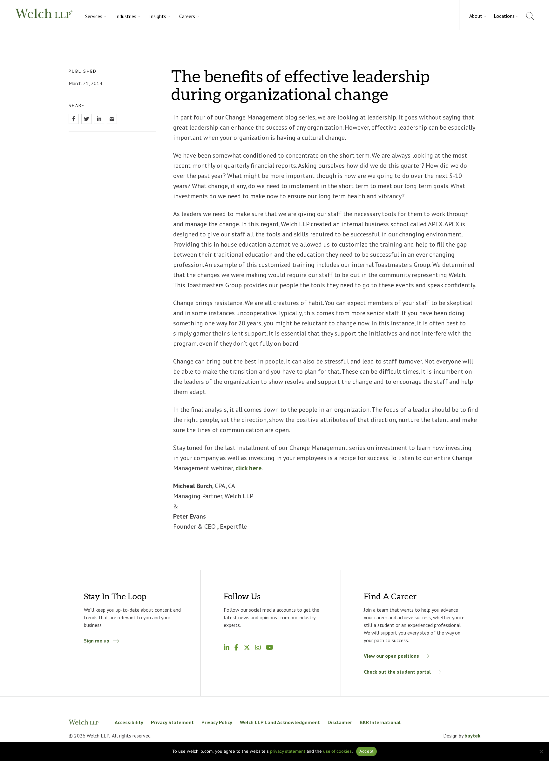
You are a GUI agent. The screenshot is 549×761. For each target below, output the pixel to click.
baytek (472, 735)
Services (93, 16)
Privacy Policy (216, 722)
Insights (157, 16)
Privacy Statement (172, 722)
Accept (366, 751)
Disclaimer (340, 722)
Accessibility (129, 722)
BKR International (380, 722)
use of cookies (337, 751)
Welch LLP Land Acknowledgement (280, 722)
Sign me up (96, 640)
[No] (541, 751)
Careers (187, 16)
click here (248, 468)
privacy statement (287, 751)
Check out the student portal (397, 672)
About (475, 16)
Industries (125, 16)
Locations (504, 16)
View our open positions (391, 656)
